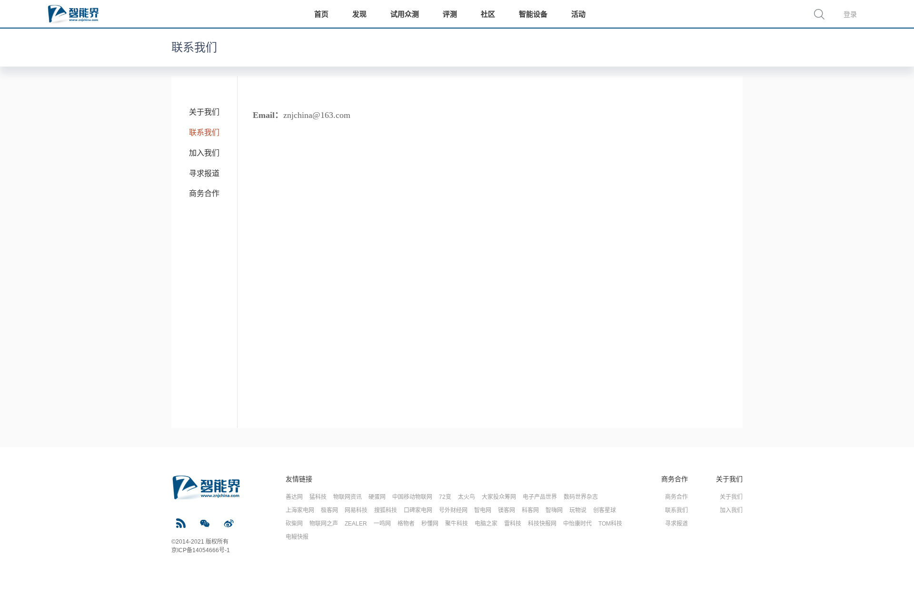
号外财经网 (453, 510)
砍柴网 (294, 523)
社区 (488, 14)
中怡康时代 (577, 523)
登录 (850, 14)
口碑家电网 (418, 510)
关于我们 (204, 112)
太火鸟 (466, 497)
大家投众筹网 (499, 497)
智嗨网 (554, 510)
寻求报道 (204, 173)
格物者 (406, 523)
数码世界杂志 (581, 497)
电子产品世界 (540, 497)
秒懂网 (429, 523)
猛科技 (318, 497)
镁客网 (506, 510)
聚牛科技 (456, 523)
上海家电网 (300, 510)
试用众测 (404, 14)
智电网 (482, 510)
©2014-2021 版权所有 (199, 541)
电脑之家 (486, 523)
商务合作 (204, 193)
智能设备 (533, 14)
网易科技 (356, 510)
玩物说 (577, 510)
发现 (359, 14)
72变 (445, 497)
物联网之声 (323, 523)
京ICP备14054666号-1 (200, 550)
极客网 (329, 510)
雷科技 (512, 523)
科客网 (530, 510)
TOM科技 (610, 523)
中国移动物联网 (412, 497)
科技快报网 (542, 523)
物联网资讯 (347, 497)
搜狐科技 (385, 510)
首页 (321, 14)
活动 (578, 14)
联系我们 (204, 132)
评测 (450, 14)
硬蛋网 (377, 497)
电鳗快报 (297, 537)
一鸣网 (382, 523)
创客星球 (604, 510)
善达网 (294, 497)
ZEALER (356, 523)
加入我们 (204, 153)
